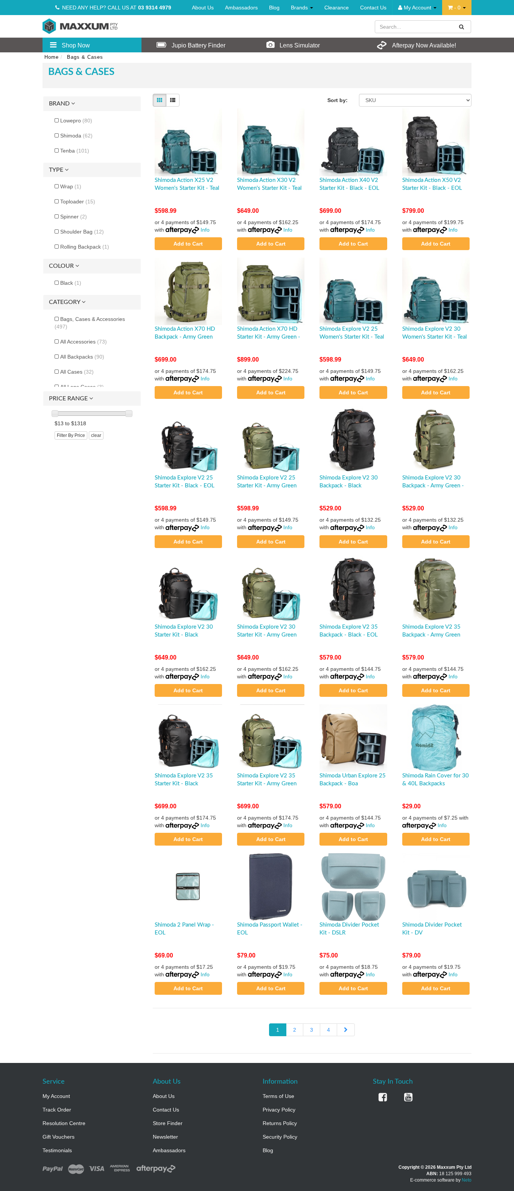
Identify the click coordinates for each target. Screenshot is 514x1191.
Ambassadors (241, 8)
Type (57, 170)
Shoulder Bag (82, 232)
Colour (62, 266)
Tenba (74, 151)
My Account (56, 1096)
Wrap (70, 186)
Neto (466, 1180)
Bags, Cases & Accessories (90, 323)
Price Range (69, 398)
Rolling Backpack (84, 247)
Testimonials (57, 1150)
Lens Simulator (299, 45)
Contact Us (373, 8)
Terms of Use (278, 1096)
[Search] (461, 26)
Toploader (77, 201)
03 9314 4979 (154, 8)
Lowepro (76, 121)
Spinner (73, 217)
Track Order (57, 1110)
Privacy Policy (279, 1110)
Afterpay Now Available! (423, 45)
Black (70, 283)
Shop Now (75, 45)
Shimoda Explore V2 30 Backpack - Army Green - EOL (433, 485)
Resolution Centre (64, 1123)
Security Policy (280, 1137)
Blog (274, 8)
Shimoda (76, 136)
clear (96, 435)
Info (205, 230)
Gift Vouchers (59, 1137)
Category (65, 302)
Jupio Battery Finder (197, 45)
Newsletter (165, 1137)
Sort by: (337, 100)
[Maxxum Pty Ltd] (80, 26)
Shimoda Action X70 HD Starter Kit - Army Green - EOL (268, 337)
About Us (203, 8)
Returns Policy (280, 1123)
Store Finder (167, 1123)
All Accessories (83, 342)
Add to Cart (188, 244)
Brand (60, 104)
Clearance (336, 8)
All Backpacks (82, 357)
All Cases (77, 372)
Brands (300, 8)
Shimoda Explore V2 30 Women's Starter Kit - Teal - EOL (434, 337)
